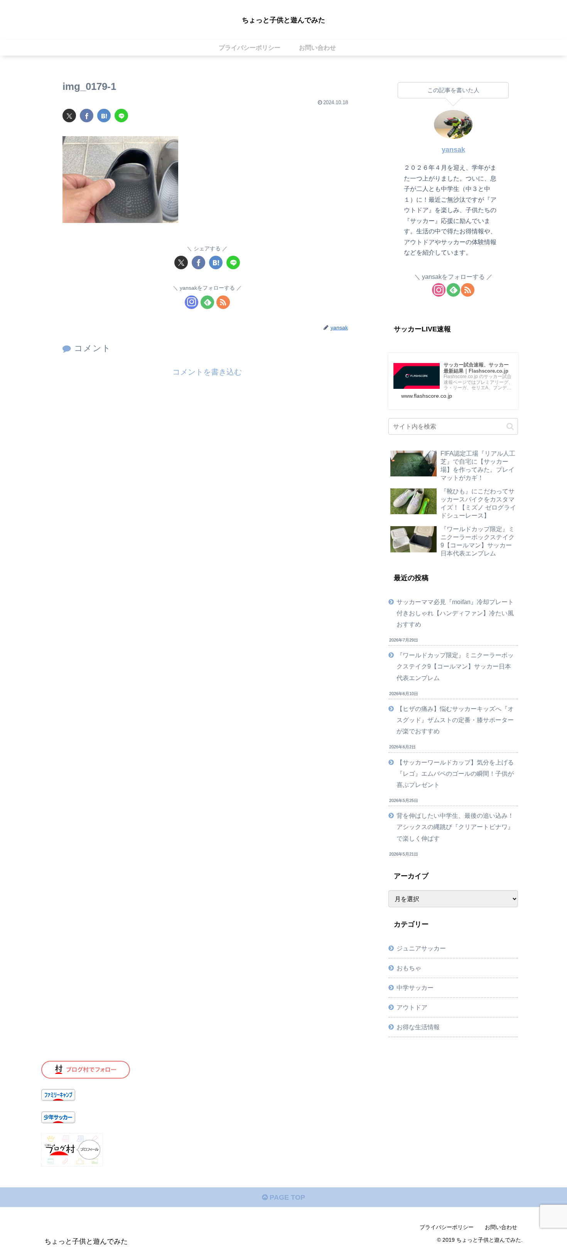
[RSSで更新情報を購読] (223, 302)
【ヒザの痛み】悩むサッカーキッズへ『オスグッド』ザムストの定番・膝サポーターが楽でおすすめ (455, 719)
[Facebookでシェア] (86, 115)
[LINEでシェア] (121, 115)
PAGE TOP (286, 1197)
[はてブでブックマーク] (104, 115)
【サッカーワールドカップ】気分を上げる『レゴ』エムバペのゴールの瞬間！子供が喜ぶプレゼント (455, 773)
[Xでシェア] (69, 115)
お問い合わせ (501, 1227)
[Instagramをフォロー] (191, 302)
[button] (510, 426)
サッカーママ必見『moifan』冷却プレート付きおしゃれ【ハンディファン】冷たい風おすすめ (455, 613)
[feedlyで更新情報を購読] (207, 302)
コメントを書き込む (207, 372)
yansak (453, 150)
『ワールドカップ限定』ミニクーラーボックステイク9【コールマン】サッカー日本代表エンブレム (455, 666)
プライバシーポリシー (447, 1227)
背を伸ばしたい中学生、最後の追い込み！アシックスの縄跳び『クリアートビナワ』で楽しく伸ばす (455, 826)
